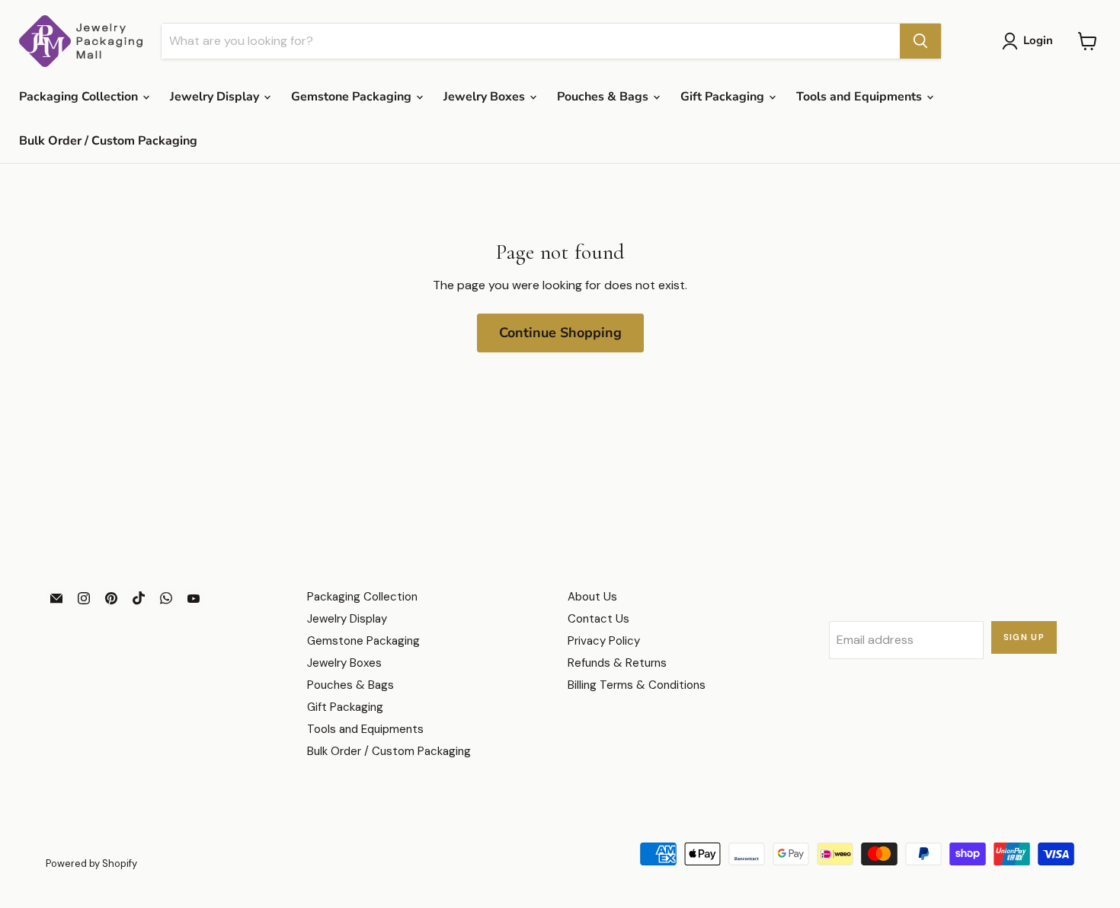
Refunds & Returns (617, 663)
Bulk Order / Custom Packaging (108, 140)
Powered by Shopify (91, 863)
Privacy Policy (604, 640)
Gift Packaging (723, 96)
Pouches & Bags (604, 96)
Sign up (1024, 637)
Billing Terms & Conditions (637, 685)
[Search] (920, 41)
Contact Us (598, 618)
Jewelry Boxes (485, 96)
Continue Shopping (560, 332)
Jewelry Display (216, 96)
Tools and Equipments (860, 96)
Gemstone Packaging (352, 96)
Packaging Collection (80, 96)
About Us (592, 596)
